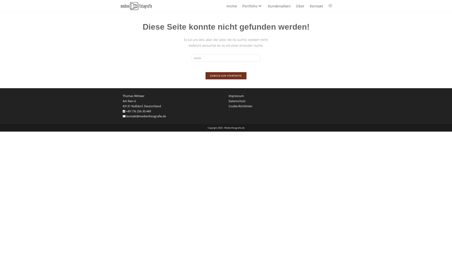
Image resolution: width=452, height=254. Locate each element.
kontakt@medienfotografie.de (146, 116)
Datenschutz (237, 101)
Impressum (236, 96)
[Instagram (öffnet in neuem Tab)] (330, 6)
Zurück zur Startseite (226, 75)
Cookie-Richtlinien (240, 106)
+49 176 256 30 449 (138, 111)
